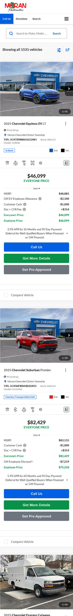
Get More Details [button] (36, 258)
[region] (36, 215)
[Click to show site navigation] (66, 19)
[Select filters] (59, 50)
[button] (6, 19)
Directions (21, 19)
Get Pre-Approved (36, 269)
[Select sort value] (66, 49)
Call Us (36, 246)
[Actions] (65, 123)
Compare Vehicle (22, 295)
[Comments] (66, 163)
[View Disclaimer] (41, 163)
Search (57, 33)
